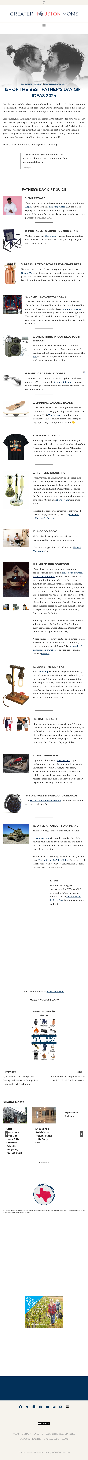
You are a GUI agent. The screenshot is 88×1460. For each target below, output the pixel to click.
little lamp (43, 671)
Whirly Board (55, 415)
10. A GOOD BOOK (45, 531)
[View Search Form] (44, 2)
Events (38, 1433)
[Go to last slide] (6, 1134)
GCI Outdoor (52, 235)
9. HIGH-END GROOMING (49, 472)
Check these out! (55, 991)
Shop (65, 1438)
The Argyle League (44, 518)
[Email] (54, 1407)
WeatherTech (63, 760)
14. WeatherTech (45, 755)
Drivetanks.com (41, 838)
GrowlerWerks (28, 272)
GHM (16, 1433)
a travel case (51, 649)
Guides (26, 1433)
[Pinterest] (41, 1407)
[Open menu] (44, 25)
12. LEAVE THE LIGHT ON (49, 666)
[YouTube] (47, 1407)
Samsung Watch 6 (58, 206)
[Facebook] (20, 1407)
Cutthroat (74, 514)
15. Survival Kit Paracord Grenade (51, 795)
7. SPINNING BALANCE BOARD (53, 402)
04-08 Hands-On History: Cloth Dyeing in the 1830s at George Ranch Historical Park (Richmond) (21, 1078)
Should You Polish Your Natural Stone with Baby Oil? (43, 1135)
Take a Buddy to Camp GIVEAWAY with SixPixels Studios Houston (67, 1076)
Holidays (38, 84)
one (35, 356)
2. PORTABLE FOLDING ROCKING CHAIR (51, 230)
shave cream (62, 499)
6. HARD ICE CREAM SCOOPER (45, 373)
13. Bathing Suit (45, 719)
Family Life (26, 84)
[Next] (81, 1134)
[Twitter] (27, 1407)
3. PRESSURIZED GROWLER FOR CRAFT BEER (51, 264)
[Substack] (67, 1407)
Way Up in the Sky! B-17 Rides (53, 860)
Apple (28, 206)
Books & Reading (31, 1438)
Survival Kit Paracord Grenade (45, 800)
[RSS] (61, 1407)
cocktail (45, 653)
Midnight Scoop (62, 382)
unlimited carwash (72, 309)
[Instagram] (34, 1407)
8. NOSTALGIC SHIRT (46, 435)
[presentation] (15, 1115)
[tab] (39, 1162)
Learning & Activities (60, 1433)
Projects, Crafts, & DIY (55, 84)
